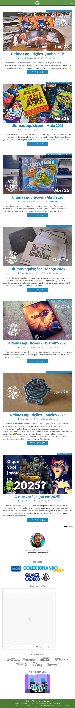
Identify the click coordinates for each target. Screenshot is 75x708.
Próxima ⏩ (69, 526)
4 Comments (53, 273)
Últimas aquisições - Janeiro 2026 (37, 414)
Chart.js (66, 706)
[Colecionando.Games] (43, 568)
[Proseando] (22, 664)
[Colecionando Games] (14, 659)
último (16, 426)
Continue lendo (37, 72)
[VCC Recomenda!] (53, 664)
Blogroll (24, 703)
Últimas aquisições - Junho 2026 (37, 53)
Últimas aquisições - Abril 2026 (37, 197)
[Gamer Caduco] (33, 577)
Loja (46, 703)
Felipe (36, 550)
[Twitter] (51, 703)
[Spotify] (57, 703)
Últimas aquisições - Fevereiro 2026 (37, 343)
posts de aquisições (45, 424)
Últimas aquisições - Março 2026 (37, 268)
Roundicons (44, 706)
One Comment (53, 501)
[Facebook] (53, 703)
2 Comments (53, 201)
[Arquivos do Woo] (16, 568)
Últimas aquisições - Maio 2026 (37, 125)
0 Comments (52, 58)
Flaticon (52, 706)
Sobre (17, 703)
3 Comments (53, 130)
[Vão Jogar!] (45, 577)
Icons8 (28, 706)
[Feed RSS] (59, 703)
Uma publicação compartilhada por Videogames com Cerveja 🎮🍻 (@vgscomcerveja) (26, 647)
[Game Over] (46, 659)
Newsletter (40, 703)
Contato (31, 703)
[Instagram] (55, 703)
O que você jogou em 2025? (38, 496)
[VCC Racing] (38, 664)
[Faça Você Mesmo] (30, 659)
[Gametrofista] (61, 659)
